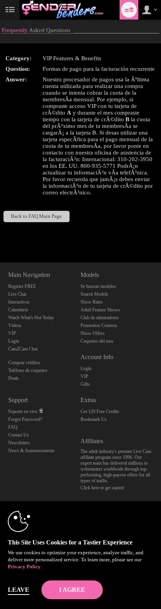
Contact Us (18, 435)
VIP (12, 333)
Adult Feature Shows (100, 310)
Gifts (85, 384)
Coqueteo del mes (96, 341)
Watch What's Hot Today (31, 317)
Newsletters (19, 443)
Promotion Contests (98, 325)
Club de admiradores (99, 317)
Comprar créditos (24, 362)
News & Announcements (31, 450)
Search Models (94, 294)
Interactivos (19, 302)
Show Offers (92, 333)
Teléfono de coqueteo (27, 370)
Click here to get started (102, 487)
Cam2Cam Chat (23, 349)
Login (13, 341)
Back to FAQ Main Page (36, 216)
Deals (13, 378)
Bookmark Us (93, 419)
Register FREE (22, 286)
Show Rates (91, 302)
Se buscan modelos (98, 286)
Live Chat (17, 294)
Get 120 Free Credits (99, 411)
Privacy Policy (24, 566)
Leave (18, 589)
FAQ (13, 427)
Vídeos (14, 325)
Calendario (18, 310)
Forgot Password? (25, 419)
